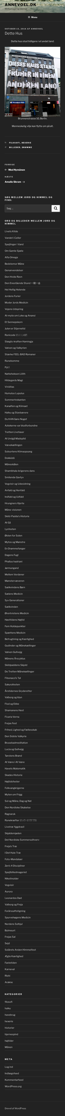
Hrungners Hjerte (14, 503)
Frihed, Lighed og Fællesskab (21, 729)
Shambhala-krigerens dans (20, 470)
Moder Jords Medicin (16, 302)
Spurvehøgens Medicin (18, 917)
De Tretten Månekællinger (19, 671)
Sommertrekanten (15, 399)
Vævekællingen (13, 445)
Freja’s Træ (11, 846)
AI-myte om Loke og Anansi (20, 315)
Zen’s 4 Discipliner (15, 865)
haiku (8, 1008)
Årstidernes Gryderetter (18, 691)
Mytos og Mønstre (15, 542)
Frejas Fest (11, 723)
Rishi (7, 975)
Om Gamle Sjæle (14, 250)
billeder (15, 147)
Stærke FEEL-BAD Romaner (20, 354)
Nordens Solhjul (14, 924)
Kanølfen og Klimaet (16, 406)
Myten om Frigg (13, 794)
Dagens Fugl (11, 555)
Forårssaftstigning (15, 911)
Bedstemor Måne (14, 263)
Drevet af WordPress (15, 1108)
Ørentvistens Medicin (17, 613)
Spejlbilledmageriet (16, 872)
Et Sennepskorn (14, 322)
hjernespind (11, 1034)
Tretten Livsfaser (14, 432)
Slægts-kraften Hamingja (19, 341)
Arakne (9, 982)
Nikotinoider (12, 878)
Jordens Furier (13, 296)
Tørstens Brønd (13, 755)
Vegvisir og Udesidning (17, 483)
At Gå (8, 522)
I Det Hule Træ (13, 852)
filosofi (14, 143)
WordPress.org (13, 1086)
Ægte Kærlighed (14, 956)
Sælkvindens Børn (15, 587)
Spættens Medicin (15, 632)
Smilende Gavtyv (14, 477)
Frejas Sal (10, 936)
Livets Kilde (11, 231)
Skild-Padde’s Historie (17, 516)
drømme (27, 147)
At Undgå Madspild (15, 438)
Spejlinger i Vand (14, 244)
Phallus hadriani (13, 561)
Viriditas (9, 386)
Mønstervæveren (14, 580)
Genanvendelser (14, 270)
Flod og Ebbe (12, 703)
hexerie (27, 143)
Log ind (9, 1067)
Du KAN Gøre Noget (16, 419)
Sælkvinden (11, 606)
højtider (9, 1040)
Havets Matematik (15, 768)
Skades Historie (13, 775)
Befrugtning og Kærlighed (19, 639)
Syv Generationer (14, 600)
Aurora (8, 891)
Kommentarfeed (14, 1079)
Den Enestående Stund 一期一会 (22, 283)
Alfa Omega (11, 257)
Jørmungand (12, 568)
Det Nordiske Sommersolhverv (22, 839)
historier (9, 1027)
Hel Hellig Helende (15, 289)
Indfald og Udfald (14, 496)
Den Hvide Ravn (13, 276)
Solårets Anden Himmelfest (20, 949)
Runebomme (12, 360)
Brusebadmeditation (16, 742)
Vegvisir (9, 885)
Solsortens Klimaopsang (18, 451)
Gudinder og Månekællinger (20, 645)
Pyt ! (7, 367)
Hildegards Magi (14, 380)
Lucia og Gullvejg (14, 749)
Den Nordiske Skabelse (18, 807)
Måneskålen (11, 464)
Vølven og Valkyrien (16, 347)
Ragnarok (10, 814)
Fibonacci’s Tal (13, 678)
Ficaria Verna (12, 716)
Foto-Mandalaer (14, 859)
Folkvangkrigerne (14, 788)
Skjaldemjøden (13, 833)
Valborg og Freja (14, 904)
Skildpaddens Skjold (16, 665)
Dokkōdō (10, 458)
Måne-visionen (13, 509)
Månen (8, 1047)
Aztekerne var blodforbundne (21, 425)
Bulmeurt (10, 930)
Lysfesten (10, 529)
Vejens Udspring (14, 309)
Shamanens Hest (14, 710)
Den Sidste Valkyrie (16, 736)
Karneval (10, 969)
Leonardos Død (13, 898)
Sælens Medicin (14, 593)
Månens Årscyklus (15, 658)
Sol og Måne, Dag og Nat (18, 801)
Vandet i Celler (13, 237)
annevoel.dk (20, 4)
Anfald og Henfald (15, 490)
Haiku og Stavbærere (16, 412)
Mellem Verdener (14, 574)
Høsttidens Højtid (14, 619)
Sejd (7, 943)
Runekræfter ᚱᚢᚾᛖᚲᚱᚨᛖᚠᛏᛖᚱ (21, 820)
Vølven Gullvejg (13, 652)
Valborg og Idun (13, 697)
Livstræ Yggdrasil (14, 826)
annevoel (37, 29)
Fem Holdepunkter (15, 626)
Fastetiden (11, 962)
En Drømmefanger (15, 548)
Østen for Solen (13, 535)
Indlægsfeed (12, 1073)
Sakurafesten (12, 684)
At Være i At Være (15, 762)
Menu (34, 17)
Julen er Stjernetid (15, 328)
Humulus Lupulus (14, 393)
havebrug (10, 1014)
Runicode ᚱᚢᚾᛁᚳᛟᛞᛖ (16, 335)
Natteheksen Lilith (15, 373)
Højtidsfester (12, 781)
